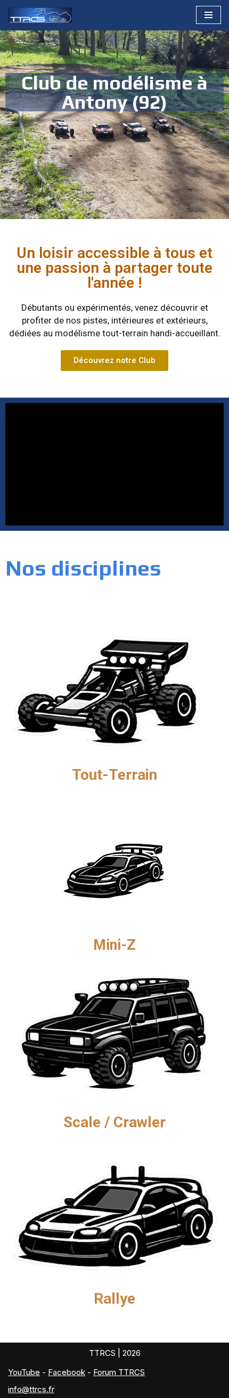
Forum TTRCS (119, 1372)
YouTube (24, 1372)
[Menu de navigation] (208, 15)
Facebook (66, 1372)
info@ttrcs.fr (31, 1389)
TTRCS (102, 1353)
